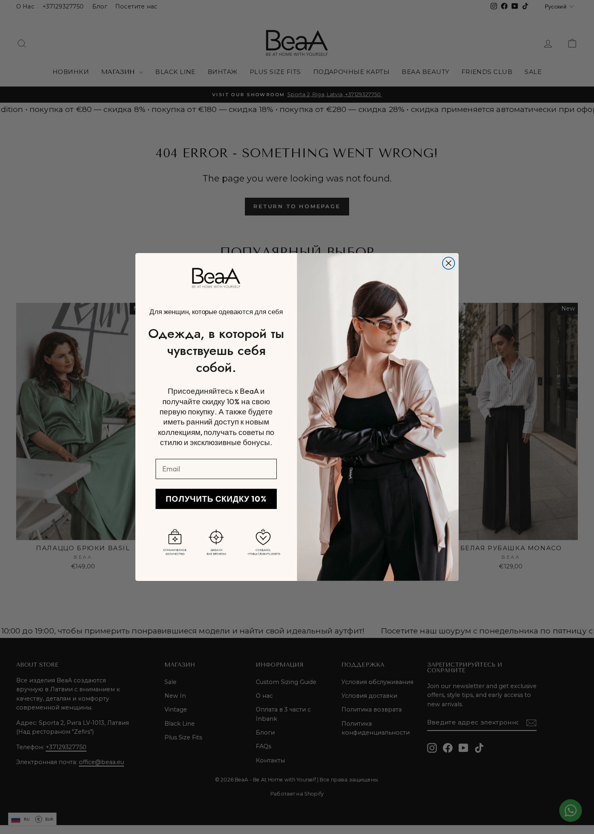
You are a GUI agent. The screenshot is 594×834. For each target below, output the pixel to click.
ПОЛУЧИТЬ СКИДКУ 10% (216, 499)
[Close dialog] (448, 263)
